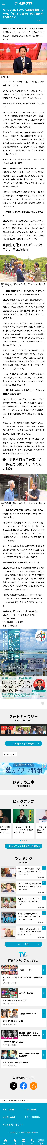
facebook (23, 1086)
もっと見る (23, 944)
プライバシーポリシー (14, 1124)
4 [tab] (26, 840)
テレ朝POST (23, 3)
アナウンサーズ (10, 754)
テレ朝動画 (31, 1109)
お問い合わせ (10, 1117)
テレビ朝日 (9, 1109)
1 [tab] (20, 840)
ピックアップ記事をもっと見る (23, 846)
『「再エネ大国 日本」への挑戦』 (25, 611)
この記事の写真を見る (23, 743)
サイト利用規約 (33, 1117)
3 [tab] (24, 840)
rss (33, 1086)
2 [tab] (22, 840)
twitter (13, 1086)
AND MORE (14, 1101)
